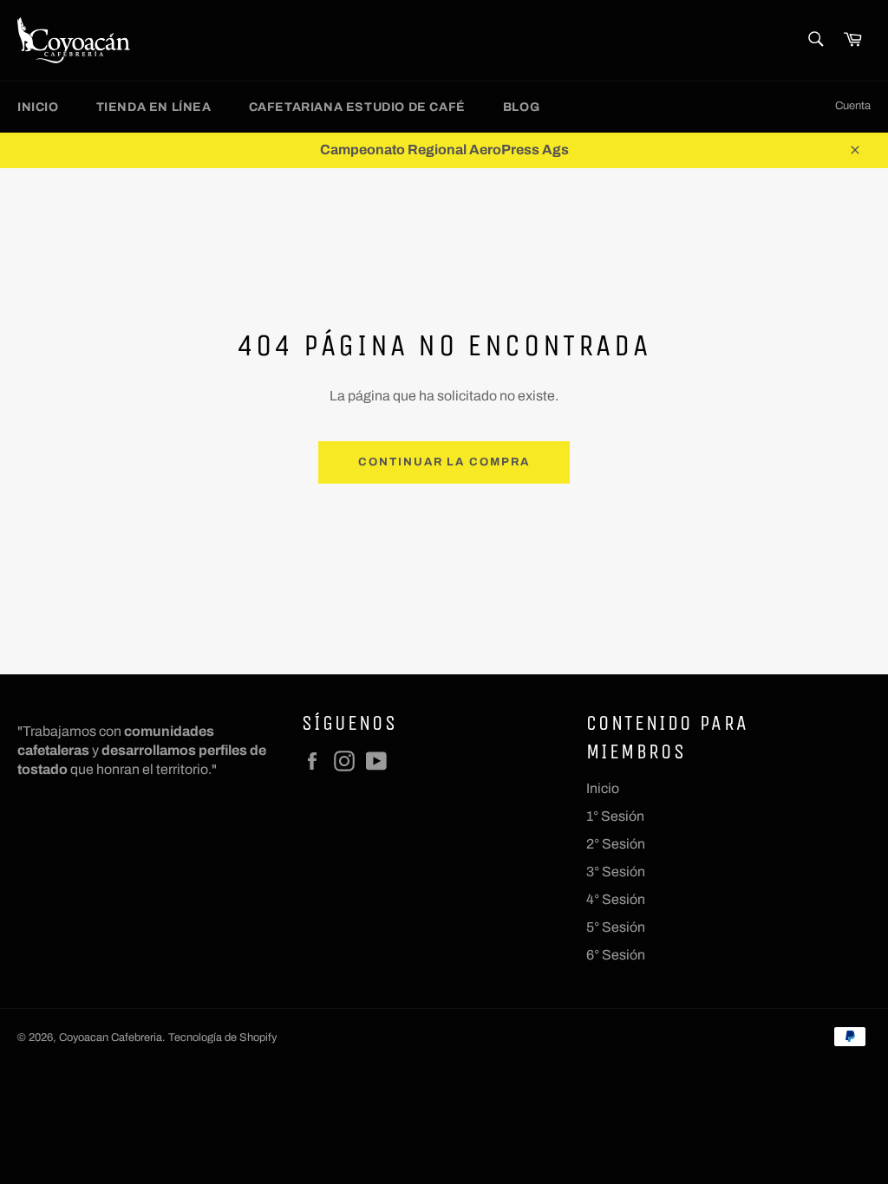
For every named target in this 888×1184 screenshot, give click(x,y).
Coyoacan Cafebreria (110, 1037)
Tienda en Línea (154, 107)
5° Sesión (615, 927)
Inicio (38, 107)
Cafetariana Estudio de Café (357, 107)
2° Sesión (615, 843)
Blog (521, 107)
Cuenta (853, 106)
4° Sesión (615, 899)
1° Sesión (615, 816)
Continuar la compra (444, 462)
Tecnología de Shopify (222, 1037)
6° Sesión (615, 954)
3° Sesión (615, 871)
